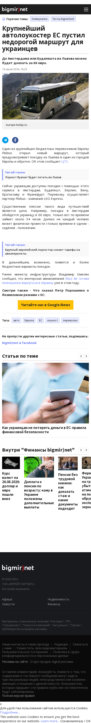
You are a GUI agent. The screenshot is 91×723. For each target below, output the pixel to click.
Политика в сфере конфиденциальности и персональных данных (40, 654)
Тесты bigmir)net (63, 19)
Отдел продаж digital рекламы (51, 662)
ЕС (40, 320)
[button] (81, 356)
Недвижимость (58, 599)
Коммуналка (39, 19)
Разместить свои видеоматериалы (42, 648)
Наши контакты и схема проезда (25, 644)
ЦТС (64, 161)
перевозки (70, 320)
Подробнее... (10, 712)
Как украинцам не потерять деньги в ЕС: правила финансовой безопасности (44, 429)
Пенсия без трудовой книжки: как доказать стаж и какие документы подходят (68, 491)
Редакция (61, 644)
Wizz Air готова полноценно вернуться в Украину (45, 280)
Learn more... (50, 721)
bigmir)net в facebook (19, 343)
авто (16, 320)
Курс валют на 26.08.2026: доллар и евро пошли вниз (11, 486)
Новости (8, 604)
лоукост (52, 320)
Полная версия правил (18, 696)
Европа (29, 320)
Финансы (54, 604)
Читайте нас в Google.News (45, 305)
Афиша (7, 599)
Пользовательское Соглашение (25, 652)
